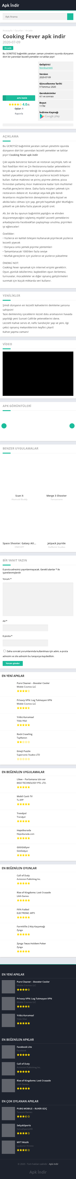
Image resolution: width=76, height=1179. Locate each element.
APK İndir (22, 98)
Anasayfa (7, 30)
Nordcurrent (46, 67)
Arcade (29, 30)
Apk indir (53, 1164)
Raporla (19, 113)
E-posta (7, 636)
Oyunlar (18, 30)
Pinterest (38, 124)
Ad (5, 621)
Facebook (10, 124)
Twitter (24, 124)
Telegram (52, 124)
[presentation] (4, 425)
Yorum (7, 579)
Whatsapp (66, 124)
